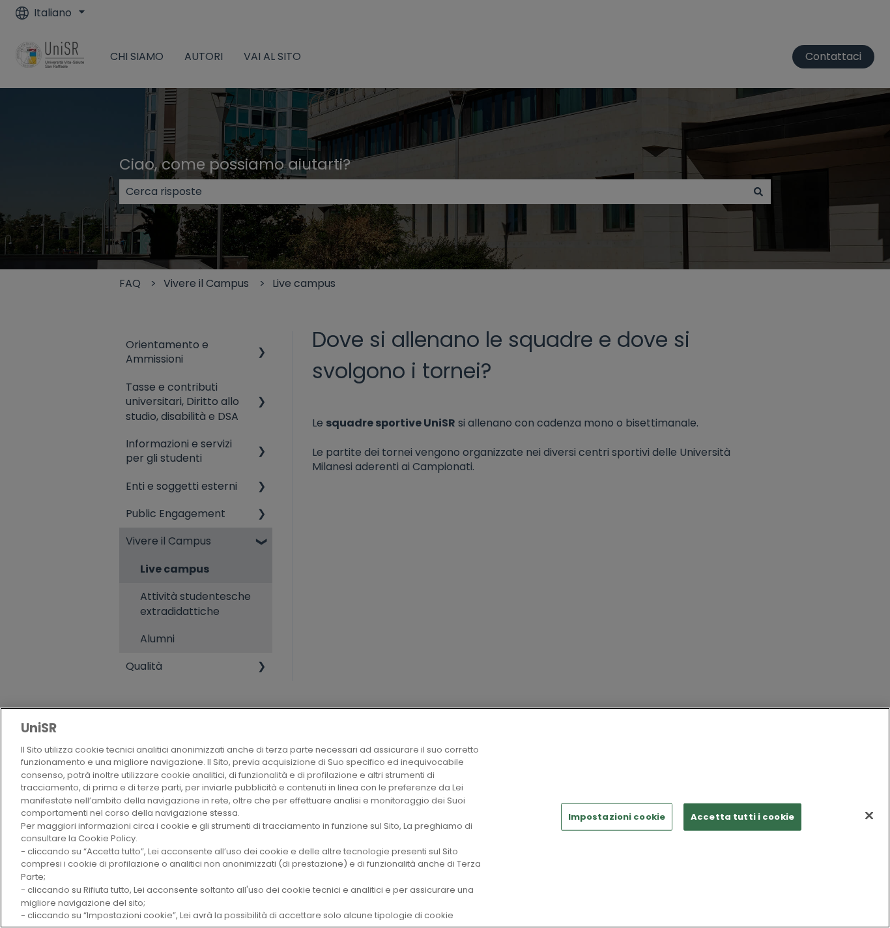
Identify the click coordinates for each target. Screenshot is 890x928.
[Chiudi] (869, 815)
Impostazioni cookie (616, 817)
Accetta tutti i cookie (742, 817)
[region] (445, 818)
